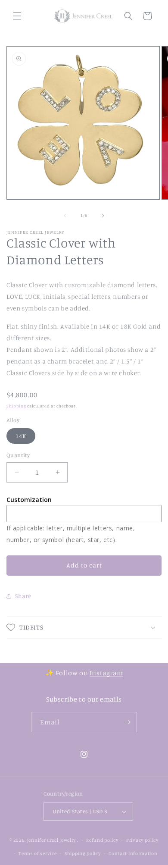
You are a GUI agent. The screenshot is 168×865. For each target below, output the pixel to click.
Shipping (16, 405)
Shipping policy (83, 853)
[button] (17, 15)
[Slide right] (102, 215)
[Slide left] (65, 215)
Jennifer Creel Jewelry (51, 840)
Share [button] (23, 595)
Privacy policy (142, 840)
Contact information (133, 853)
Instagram (106, 672)
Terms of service (37, 853)
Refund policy (102, 840)
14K (21, 435)
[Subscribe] (127, 722)
